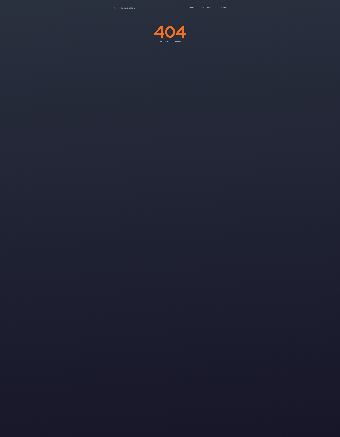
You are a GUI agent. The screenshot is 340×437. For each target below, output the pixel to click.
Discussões (223, 7)
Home (191, 7)
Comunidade (206, 7)
